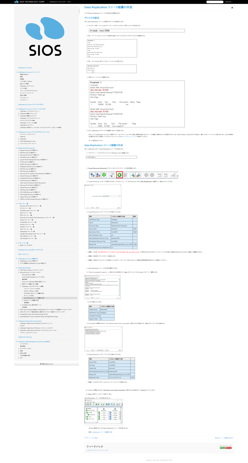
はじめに (22, 325)
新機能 (22, 79)
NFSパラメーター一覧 (26, 215)
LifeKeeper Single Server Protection (30, 321)
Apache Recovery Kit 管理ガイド (29, 150)
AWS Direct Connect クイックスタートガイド (31, 270)
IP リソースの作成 (29, 295)
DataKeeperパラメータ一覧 (27, 231)
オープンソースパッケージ (26, 93)
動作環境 (22, 346)
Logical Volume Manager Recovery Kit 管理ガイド (34, 159)
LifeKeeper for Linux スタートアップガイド (30, 104)
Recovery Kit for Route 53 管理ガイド (30, 185)
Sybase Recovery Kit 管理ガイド (29, 197)
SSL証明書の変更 (25, 355)
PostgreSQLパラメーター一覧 (28, 222)
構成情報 (24, 279)
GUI (21, 358)
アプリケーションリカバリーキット (28, 332)
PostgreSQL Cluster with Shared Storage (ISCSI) (34, 314)
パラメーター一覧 (23, 203)
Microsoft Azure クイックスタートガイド (30, 272)
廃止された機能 (24, 83)
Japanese (228, 2)
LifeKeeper (23, 139)
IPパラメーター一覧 (25, 208)
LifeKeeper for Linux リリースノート (29, 72)
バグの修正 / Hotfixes (26, 81)
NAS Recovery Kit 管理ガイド (28, 169)
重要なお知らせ (24, 74)
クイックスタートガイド (25, 348)
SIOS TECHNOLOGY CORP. (32, 2)
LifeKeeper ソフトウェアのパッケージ (29, 111)
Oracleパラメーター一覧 (26, 220)
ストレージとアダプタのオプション (28, 90)
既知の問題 (23, 95)
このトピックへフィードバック (97, 450)
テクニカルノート (24, 97)
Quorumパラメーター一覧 (27, 224)
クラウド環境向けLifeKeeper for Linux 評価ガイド (33, 263)
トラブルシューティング (129, 136)
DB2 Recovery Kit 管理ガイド (28, 152)
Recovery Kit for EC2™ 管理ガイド (29, 155)
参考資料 (24, 307)
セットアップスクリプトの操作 (27, 120)
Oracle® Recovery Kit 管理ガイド (29, 176)
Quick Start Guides (24, 268)
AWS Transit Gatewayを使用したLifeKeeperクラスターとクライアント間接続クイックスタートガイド (46, 309)
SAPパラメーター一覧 (26, 229)
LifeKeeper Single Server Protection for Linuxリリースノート (36, 323)
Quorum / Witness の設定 (31, 291)
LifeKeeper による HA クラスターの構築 (32, 286)
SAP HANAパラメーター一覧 (28, 236)
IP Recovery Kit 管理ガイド (27, 162)
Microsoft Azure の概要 (28, 274)
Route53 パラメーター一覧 (27, 227)
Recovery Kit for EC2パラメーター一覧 (30, 206)
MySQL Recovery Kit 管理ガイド (29, 164)
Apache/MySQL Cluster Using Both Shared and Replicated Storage (39, 316)
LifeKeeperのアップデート (27, 125)
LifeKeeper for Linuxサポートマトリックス (30, 250)
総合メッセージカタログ (26, 245)
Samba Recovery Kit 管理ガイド (29, 187)
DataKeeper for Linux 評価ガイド (29, 261)
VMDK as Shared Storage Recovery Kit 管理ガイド (34, 199)
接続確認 (26, 302)
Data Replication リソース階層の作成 (34, 298)
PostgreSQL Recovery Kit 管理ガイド (30, 178)
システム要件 (23, 88)
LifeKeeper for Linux (25, 67)
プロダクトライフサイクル (25, 337)
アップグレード (24, 100)
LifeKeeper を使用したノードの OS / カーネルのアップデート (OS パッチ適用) (40, 127)
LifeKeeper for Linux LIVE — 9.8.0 (60, 2)
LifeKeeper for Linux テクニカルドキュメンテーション (34, 132)
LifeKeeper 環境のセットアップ (28, 116)
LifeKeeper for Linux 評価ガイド (28, 258)
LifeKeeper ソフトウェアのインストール (30, 118)
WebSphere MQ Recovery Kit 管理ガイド (31, 166)
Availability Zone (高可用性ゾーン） (31, 305)
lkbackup (22, 136)
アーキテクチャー (24, 344)
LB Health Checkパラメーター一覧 (29, 210)
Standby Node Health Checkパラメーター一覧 (32, 234)
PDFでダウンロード (47, 364)
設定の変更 (23, 353)
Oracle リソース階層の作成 (31, 300)
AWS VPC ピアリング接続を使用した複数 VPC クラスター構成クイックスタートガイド (42, 312)
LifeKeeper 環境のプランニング (28, 113)
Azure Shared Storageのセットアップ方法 (33, 277)
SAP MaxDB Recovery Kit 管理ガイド (30, 194)
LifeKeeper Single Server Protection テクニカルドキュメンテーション (38, 330)
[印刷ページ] (232, 8)
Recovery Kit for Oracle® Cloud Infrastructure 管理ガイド (36, 173)
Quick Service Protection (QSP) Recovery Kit (33, 183)
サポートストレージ (23, 254)
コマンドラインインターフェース (28, 143)
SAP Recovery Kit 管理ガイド (28, 190)
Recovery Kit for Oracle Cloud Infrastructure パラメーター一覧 (37, 217)
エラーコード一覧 (23, 243)
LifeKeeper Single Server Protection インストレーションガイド (36, 328)
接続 (21, 351)
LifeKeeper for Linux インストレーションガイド (32, 109)
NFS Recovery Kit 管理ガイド (28, 171)
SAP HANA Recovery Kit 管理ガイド (30, 192)
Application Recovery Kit (26, 148)
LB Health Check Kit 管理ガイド (29, 157)
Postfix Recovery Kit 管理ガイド (29, 180)
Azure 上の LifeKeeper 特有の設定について (34, 281)
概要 (21, 76)
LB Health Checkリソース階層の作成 (34, 293)
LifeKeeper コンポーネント (27, 86)
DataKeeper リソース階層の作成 (102, 432)
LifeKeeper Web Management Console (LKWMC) (34, 341)
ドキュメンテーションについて (27, 134)
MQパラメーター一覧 (25, 213)
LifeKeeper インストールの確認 (28, 123)
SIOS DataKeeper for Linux (27, 141)
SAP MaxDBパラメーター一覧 (28, 238)
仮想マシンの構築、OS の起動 (30, 284)
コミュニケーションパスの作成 (32, 288)
